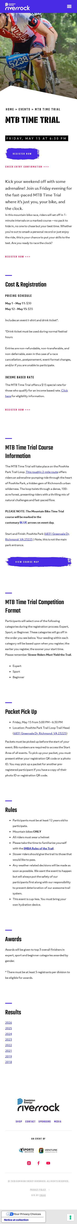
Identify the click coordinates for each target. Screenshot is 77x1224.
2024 (8, 1034)
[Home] (10, 6)
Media (57, 1122)
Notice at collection (16, 1219)
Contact (30, 1122)
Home (10, 109)
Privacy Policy (38, 1190)
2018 (8, 1062)
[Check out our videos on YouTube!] (48, 1164)
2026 (8, 1022)
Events (24, 109)
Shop (19, 1122)
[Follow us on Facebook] (39, 1164)
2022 (8, 1045)
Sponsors (44, 1122)
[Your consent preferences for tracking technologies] (70, 1217)
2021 (8, 1051)
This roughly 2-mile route (42, 472)
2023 (8, 1039)
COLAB (42, 1195)
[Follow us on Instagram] (29, 1164)
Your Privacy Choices (27, 1214)
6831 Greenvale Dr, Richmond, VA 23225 (40, 733)
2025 (8, 1028)
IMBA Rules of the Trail (38, 848)
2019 (8, 1056)
